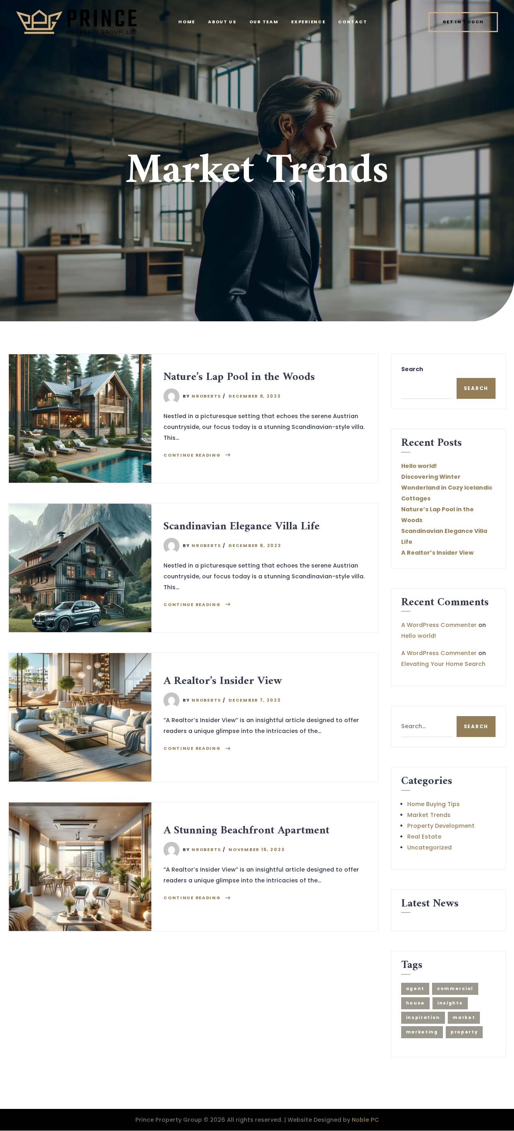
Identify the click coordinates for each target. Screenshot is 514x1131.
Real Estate (424, 837)
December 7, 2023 (254, 700)
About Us (222, 22)
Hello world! (419, 466)
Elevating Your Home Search (443, 664)
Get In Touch (463, 22)
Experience (308, 22)
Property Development (441, 826)
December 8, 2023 (254, 546)
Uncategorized (429, 847)
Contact (352, 22)
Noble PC (365, 1120)
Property (464, 1032)
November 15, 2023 (256, 850)
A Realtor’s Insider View (222, 681)
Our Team (264, 22)
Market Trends (429, 815)
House (415, 1003)
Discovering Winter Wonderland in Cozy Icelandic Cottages (446, 487)
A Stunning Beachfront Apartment (246, 831)
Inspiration (423, 1018)
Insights (450, 1003)
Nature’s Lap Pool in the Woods (239, 377)
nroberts (206, 396)
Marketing (422, 1032)
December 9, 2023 (254, 396)
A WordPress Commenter (439, 625)
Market (464, 1018)
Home (186, 22)
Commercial (455, 989)
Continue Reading (191, 455)
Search (412, 369)
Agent (415, 989)
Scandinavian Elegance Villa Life (241, 527)
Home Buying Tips (433, 804)
